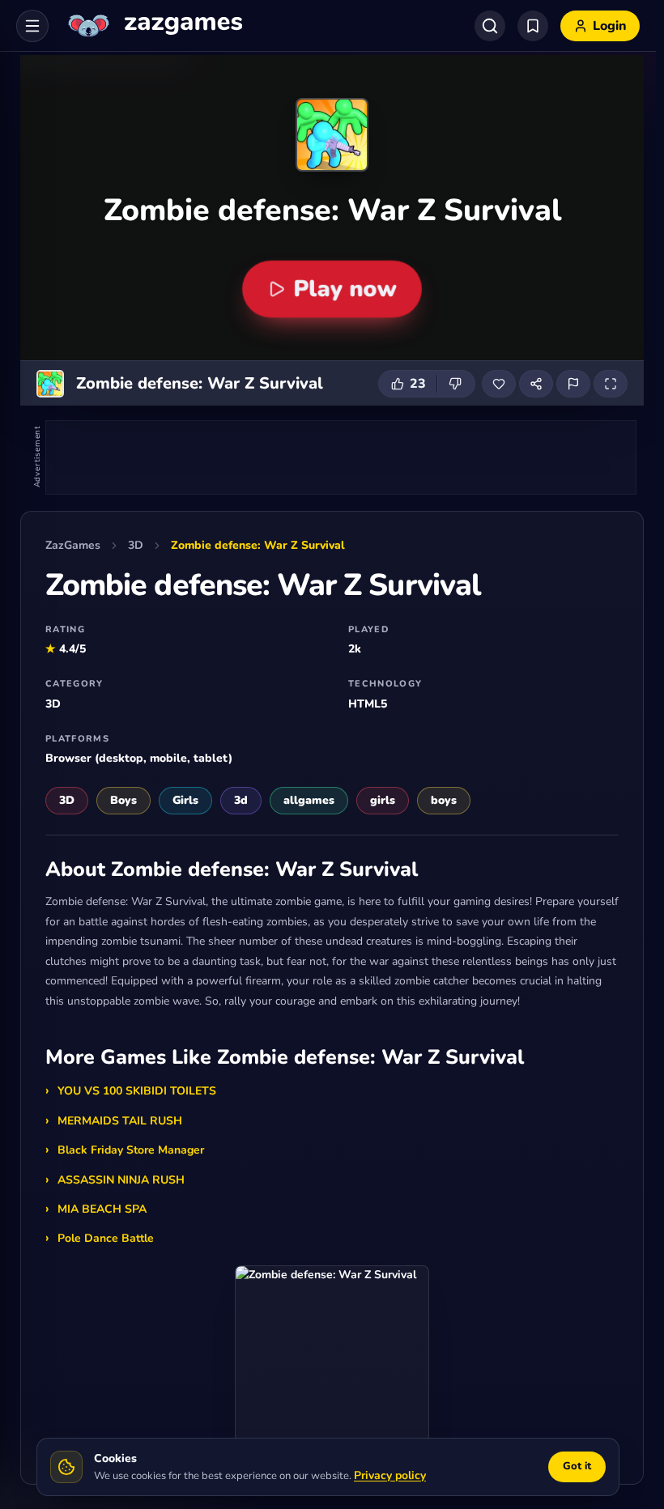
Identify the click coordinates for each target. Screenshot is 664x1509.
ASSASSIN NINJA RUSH (121, 1180)
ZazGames (72, 545)
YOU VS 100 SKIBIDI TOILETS (136, 1091)
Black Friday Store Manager (130, 1150)
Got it (577, 1466)
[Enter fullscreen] (611, 383)
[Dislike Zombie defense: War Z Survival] (455, 383)
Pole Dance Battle (105, 1238)
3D (135, 545)
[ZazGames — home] (153, 26)
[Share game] (536, 383)
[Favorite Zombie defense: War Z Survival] (499, 383)
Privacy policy (390, 1475)
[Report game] (573, 383)
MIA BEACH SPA (102, 1209)
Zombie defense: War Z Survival (258, 545)
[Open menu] (32, 26)
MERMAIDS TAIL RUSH (119, 1121)
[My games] (532, 26)
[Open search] (490, 26)
